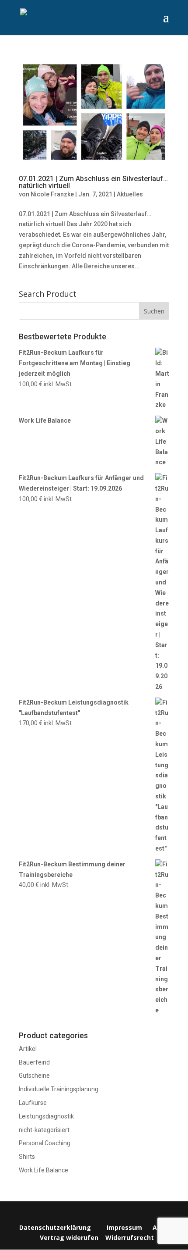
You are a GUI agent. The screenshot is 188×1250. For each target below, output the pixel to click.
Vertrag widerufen (69, 1237)
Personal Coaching (44, 1143)
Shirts (27, 1156)
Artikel (28, 1048)
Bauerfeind (34, 1062)
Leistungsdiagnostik (46, 1116)
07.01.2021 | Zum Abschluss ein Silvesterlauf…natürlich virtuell (93, 182)
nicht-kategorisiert (44, 1129)
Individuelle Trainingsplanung (58, 1089)
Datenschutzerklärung (55, 1227)
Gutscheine (34, 1075)
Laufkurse (33, 1102)
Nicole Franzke (52, 194)
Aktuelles (130, 194)
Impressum (124, 1227)
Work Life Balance (43, 1170)
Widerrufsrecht (129, 1237)
